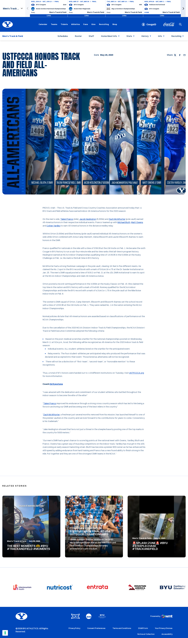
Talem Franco (66, 219)
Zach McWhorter (117, 219)
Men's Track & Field (16, 541)
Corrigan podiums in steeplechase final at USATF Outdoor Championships (92, 531)
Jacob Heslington (87, 219)
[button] (183, 8)
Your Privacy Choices (163, 628)
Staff (91, 36)
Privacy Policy (74, 628)
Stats (129, 36)
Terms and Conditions (122, 628)
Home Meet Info (109, 36)
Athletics (75, 24)
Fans (85, 24)
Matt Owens (137, 222)
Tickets (64, 24)
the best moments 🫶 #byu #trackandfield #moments (28, 547)
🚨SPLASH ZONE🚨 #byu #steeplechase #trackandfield (150, 546)
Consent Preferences (96, 628)
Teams (54, 24)
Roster (78, 36)
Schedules (63, 36)
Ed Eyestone (56, 384)
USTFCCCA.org (136, 373)
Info (160, 36)
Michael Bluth (124, 222)
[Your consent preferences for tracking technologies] (5, 633)
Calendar (43, 24)
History (145, 36)
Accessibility (167, 634)
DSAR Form (143, 628)
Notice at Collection (146, 634)
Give (93, 24)
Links (49, 15)
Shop (114, 24)
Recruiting (104, 24)
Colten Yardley (53, 225)
